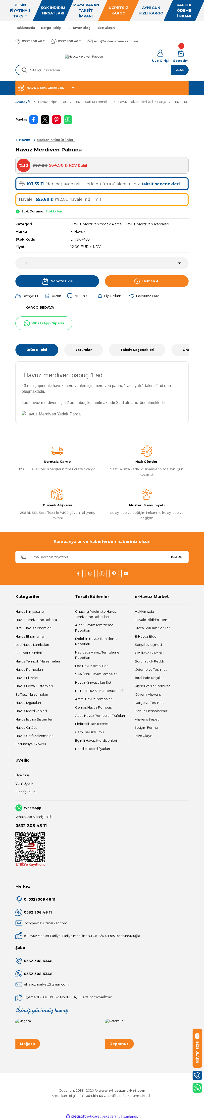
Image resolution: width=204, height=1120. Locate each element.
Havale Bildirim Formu (152, 620)
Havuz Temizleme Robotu (36, 620)
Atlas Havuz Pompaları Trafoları (100, 716)
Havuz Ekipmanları (30, 636)
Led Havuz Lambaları (32, 645)
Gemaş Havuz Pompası (93, 707)
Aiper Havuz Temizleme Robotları (94, 627)
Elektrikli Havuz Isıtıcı (91, 724)
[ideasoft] (76, 1116)
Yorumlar (83, 350)
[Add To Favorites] (144, 296)
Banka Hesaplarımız (151, 711)
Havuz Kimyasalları (30, 611)
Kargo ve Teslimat (149, 703)
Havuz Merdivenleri (31, 711)
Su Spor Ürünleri (28, 653)
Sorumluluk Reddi (149, 661)
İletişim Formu (146, 727)
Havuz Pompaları (29, 669)
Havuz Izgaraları (28, 703)
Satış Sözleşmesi (148, 645)
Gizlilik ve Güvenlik (149, 653)
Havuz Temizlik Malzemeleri (37, 661)
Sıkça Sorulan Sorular (152, 628)
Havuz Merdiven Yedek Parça (96, 224)
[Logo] (84, 56)
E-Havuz (77, 231)
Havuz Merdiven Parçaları (146, 224)
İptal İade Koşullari (149, 678)
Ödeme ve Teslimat (151, 669)
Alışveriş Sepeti (147, 719)
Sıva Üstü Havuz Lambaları (96, 674)
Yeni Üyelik (24, 784)
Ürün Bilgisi (37, 350)
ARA (180, 70)
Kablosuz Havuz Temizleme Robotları (97, 654)
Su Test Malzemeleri (31, 694)
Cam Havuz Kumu (89, 732)
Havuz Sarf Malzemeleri (34, 736)
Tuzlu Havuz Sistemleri (33, 628)
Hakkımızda (144, 611)
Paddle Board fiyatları (92, 749)
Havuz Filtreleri (27, 678)
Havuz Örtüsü (26, 727)
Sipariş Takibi (25, 792)
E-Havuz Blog (145, 636)
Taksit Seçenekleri (137, 350)
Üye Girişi (22, 775)
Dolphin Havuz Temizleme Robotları (96, 641)
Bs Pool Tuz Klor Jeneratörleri (99, 691)
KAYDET (177, 557)
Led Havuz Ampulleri (91, 666)
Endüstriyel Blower (30, 744)
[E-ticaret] (101, 1117)
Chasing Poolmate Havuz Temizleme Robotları (95, 614)
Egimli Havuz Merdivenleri (96, 740)
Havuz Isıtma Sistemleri (34, 719)
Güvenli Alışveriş (148, 694)
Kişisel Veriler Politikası (153, 686)
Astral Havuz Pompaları (93, 699)
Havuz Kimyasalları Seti (93, 682)
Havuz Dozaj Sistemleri (34, 686)
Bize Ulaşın (144, 736)
